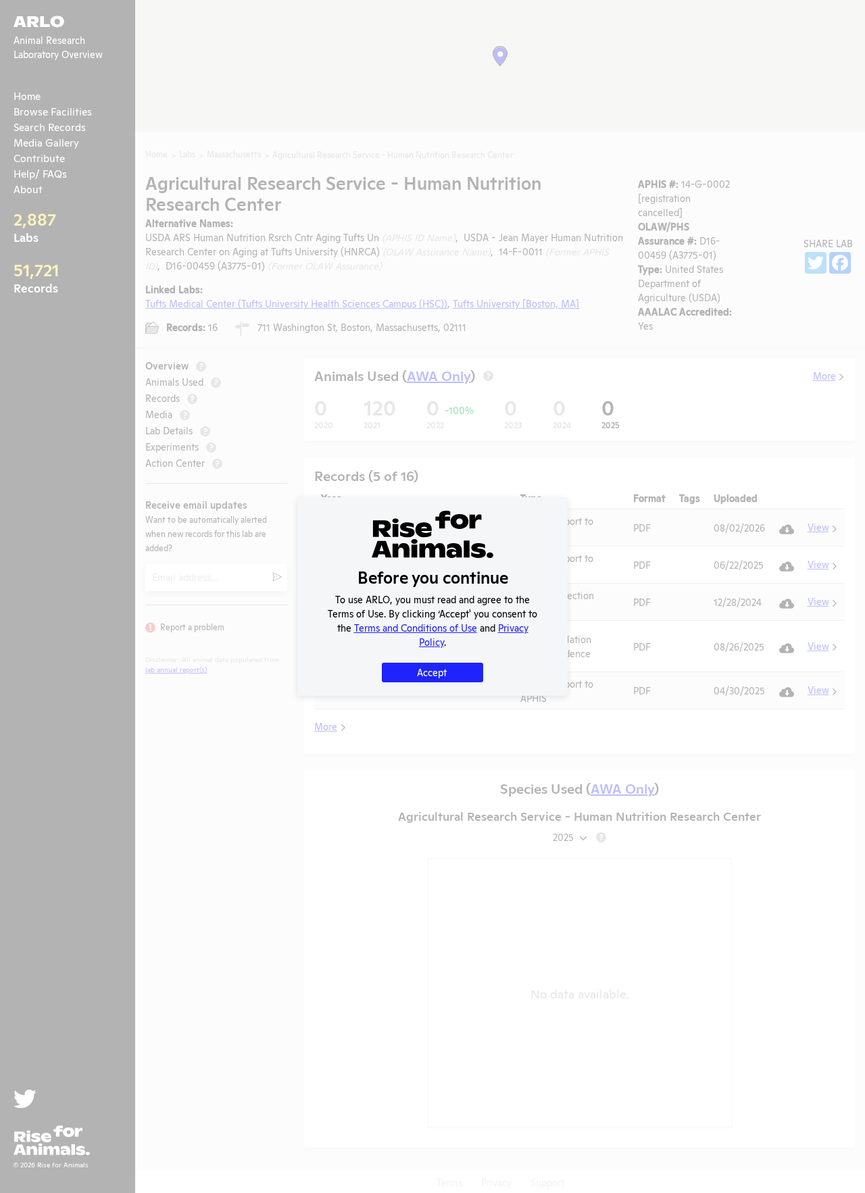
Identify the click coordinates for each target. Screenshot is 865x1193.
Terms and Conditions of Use (415, 627)
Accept (432, 671)
